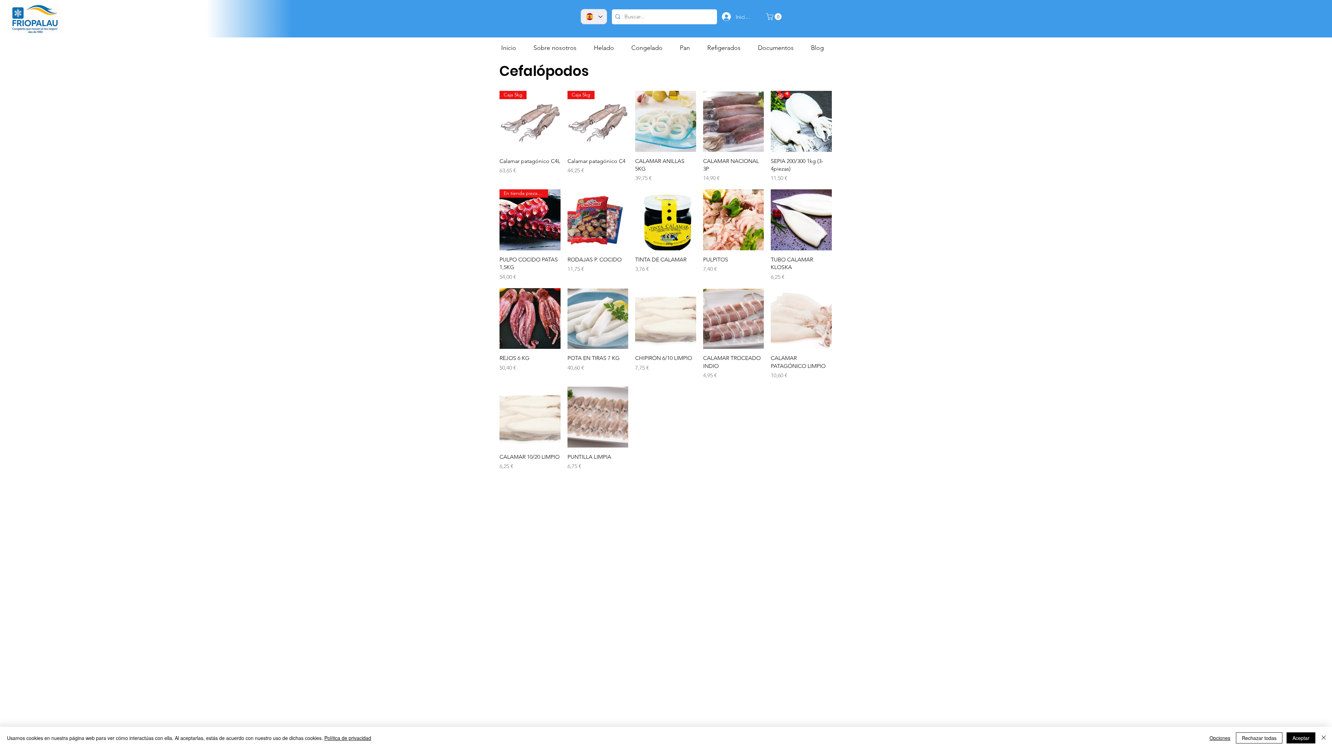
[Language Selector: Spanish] (594, 16)
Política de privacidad (347, 737)
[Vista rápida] (665, 121)
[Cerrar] (1324, 737)
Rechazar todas (1259, 737)
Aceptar (1300, 737)
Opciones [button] (1220, 737)
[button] (774, 16)
